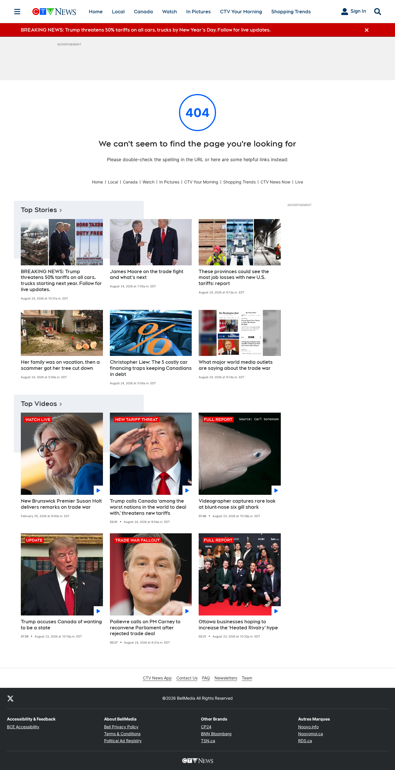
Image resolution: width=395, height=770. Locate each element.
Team (247, 677)
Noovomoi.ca (310, 733)
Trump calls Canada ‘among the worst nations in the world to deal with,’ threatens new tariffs (148, 507)
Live (299, 181)
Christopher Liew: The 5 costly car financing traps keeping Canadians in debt (151, 368)
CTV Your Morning (241, 11)
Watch (169, 11)
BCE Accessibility (23, 726)
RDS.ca (305, 740)
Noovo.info (308, 726)
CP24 (206, 726)
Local (118, 11)
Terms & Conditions (122, 733)
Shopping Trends (291, 11)
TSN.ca (208, 740)
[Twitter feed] (10, 698)
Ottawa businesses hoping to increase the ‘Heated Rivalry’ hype (238, 625)
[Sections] (17, 11)
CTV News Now (275, 181)
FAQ (206, 677)
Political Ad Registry (123, 740)
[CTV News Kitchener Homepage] (54, 11)
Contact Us (187, 677)
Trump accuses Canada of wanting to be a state (61, 625)
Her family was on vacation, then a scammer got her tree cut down (60, 365)
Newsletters (226, 677)
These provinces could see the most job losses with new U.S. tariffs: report (234, 277)
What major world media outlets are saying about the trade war (236, 365)
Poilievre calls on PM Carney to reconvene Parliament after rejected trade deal (145, 628)
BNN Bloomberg (216, 733)
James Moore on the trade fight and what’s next (146, 274)
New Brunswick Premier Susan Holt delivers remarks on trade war (61, 504)
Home (96, 11)
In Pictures (198, 11)
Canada (143, 11)
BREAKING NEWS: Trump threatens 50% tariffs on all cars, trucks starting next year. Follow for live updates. (61, 280)
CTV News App (157, 677)
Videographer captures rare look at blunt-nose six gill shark (237, 504)
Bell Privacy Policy (121, 726)
